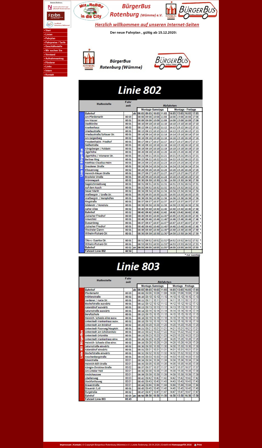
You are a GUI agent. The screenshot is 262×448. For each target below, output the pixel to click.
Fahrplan (50, 38)
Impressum (65, 445)
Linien (48, 34)
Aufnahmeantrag (54, 58)
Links (48, 66)
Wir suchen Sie (53, 50)
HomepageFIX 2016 (182, 445)
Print (199, 445)
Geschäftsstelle (53, 46)
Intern (48, 70)
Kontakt (49, 74)
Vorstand (50, 54)
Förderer (50, 62)
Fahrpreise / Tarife (55, 42)
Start (48, 30)
